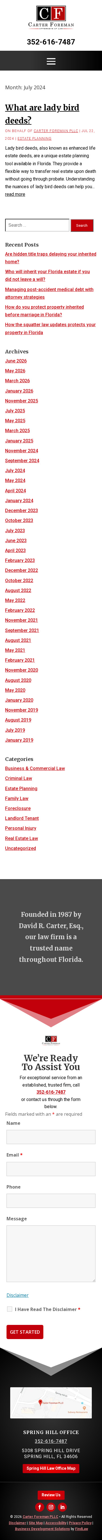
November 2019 (21, 710)
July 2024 (15, 470)
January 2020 (19, 700)
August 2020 (18, 680)
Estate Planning (35, 139)
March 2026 (17, 380)
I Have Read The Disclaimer (47, 1309)
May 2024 (15, 480)
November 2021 (21, 620)
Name (13, 1123)
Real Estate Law (21, 838)
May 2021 (15, 650)
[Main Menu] (51, 61)
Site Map (36, 1523)
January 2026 (19, 391)
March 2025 (17, 430)
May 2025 (15, 420)
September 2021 (22, 630)
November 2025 (21, 401)
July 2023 (15, 530)
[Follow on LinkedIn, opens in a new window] (62, 1507)
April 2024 (15, 490)
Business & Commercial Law (35, 768)
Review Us (51, 1495)
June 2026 (16, 361)
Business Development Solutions (42, 1529)
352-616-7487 (51, 42)
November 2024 (21, 450)
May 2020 (15, 690)
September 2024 (22, 460)
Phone (14, 1187)
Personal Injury (20, 828)
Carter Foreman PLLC (56, 131)
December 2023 (21, 510)
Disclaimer (18, 1295)
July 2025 (15, 410)
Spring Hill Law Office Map (51, 1468)
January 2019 (19, 740)
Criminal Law (18, 778)
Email (15, 1155)
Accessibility (55, 1523)
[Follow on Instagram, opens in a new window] (51, 1507)
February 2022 (20, 610)
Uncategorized (20, 848)
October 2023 (19, 520)
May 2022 (15, 600)
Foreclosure (18, 808)
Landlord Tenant (22, 818)
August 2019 (18, 720)
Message (17, 1219)
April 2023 (15, 550)
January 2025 (19, 441)
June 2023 (16, 540)
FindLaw (81, 1529)
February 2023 (20, 560)
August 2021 (18, 640)
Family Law (16, 798)
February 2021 (20, 660)
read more (15, 194)
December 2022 (21, 570)
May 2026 (15, 371)
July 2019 (15, 730)
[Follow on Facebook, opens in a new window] (39, 1507)
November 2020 (21, 670)
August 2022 (18, 590)
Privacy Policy (80, 1523)
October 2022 (19, 580)
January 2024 (19, 500)
